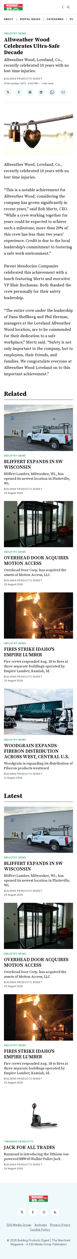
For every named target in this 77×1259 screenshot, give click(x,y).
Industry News (15, 33)
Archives (41, 1224)
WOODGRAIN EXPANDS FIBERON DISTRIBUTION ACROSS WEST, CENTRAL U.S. (36, 751)
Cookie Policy (40, 1229)
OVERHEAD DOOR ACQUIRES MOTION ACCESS (36, 560)
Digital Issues (30, 19)
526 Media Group (19, 1224)
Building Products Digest (23, 78)
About (9, 19)
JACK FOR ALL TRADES (29, 1148)
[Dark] (63, 7)
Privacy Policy (60, 1224)
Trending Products (18, 1141)
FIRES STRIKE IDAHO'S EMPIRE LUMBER (29, 652)
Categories (55, 19)
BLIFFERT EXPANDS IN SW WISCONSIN (33, 464)
